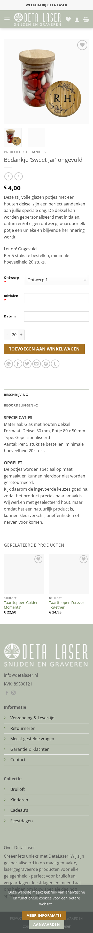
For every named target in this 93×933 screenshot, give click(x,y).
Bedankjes (36, 151)
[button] (7, 19)
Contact (18, 759)
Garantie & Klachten (30, 749)
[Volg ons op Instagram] (13, 693)
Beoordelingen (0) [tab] (21, 405)
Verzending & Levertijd (32, 718)
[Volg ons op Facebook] (7, 693)
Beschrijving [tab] (16, 394)
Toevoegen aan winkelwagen (44, 349)
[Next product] (8, 176)
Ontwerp (11, 277)
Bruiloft (12, 151)
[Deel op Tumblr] (55, 364)
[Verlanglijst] (68, 19)
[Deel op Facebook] (18, 364)
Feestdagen (21, 821)
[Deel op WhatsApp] (8, 364)
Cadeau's (19, 810)
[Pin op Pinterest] (46, 364)
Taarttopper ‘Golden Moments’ (21, 604)
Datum (10, 316)
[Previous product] (18, 176)
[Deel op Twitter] (27, 364)
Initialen (11, 295)
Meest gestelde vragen (32, 738)
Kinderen (19, 800)
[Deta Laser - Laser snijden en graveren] (38, 19)
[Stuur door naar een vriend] (36, 364)
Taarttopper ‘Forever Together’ (66, 604)
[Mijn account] (77, 19)
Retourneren (22, 728)
